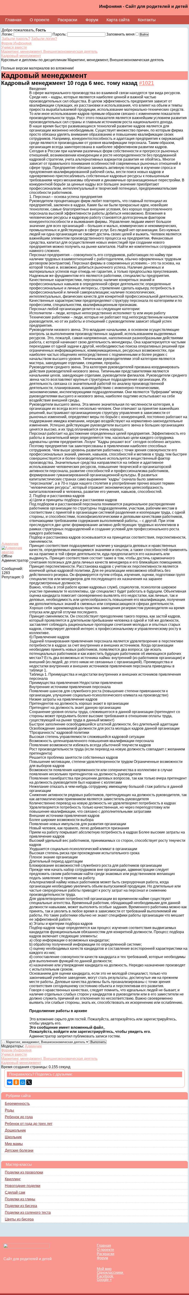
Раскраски (67, 20)
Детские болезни (19, 1150)
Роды (9, 1110)
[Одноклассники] (16, 1082)
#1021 (146, 83)
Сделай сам (15, 1192)
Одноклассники (110, 1272)
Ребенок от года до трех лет (28, 1124)
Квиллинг (13, 1179)
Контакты (147, 20)
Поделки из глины (20, 1199)
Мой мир (104, 1269)
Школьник (13, 1137)
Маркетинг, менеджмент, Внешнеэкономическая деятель (49, 52)
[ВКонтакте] (9, 1082)
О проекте (39, 20)
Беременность (17, 1104)
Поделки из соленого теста (28, 1212)
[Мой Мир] (22, 1082)
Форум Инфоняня (16, 43)
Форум (92, 20)
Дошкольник (15, 1130)
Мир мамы (14, 1144)
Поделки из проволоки (24, 1172)
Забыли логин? (44, 39)
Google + (104, 1280)
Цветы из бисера (19, 1219)
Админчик (10, 544)
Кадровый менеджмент (21, 56)
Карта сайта (118, 20)
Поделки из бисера (21, 1206)
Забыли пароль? (16, 39)
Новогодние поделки (22, 1186)
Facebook (105, 1276)
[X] (29, 1082)
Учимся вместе (14, 47)
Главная (13, 20)
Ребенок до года (19, 1117)
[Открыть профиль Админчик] (15, 552)
